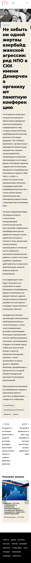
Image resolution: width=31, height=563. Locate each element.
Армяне (13, 540)
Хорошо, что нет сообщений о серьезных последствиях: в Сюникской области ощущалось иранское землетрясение (14, 508)
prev (4, 502)
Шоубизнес (7, 556)
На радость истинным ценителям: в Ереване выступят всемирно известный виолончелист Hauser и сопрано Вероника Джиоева (8, 444)
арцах (15, 414)
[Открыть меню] (27, 3)
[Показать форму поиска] (12, 3)
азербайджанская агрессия (14, 410)
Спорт (26, 548)
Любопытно (17, 556)
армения (7, 414)
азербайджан (9, 405)
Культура (6, 544)
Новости (6, 540)
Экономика (23, 544)
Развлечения (16, 552)
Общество (6, 548)
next (27, 502)
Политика (21, 540)
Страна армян (17, 548)
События (6, 25)
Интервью (6, 552)
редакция (12, 517)
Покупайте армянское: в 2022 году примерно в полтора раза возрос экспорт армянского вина (23, 439)
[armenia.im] (6, 3)
